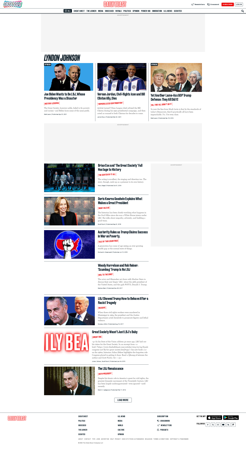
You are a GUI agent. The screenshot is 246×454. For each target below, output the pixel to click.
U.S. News (168, 11)
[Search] (242, 11)
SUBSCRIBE (228, 4)
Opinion (136, 11)
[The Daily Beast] (115, 4)
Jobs (98, 439)
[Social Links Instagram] (218, 425)
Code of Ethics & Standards (133, 439)
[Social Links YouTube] (223, 425)
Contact (87, 439)
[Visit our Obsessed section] (21, 4)
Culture (121, 430)
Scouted (178, 11)
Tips (93, 439)
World (120, 425)
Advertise (105, 439)
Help (112, 439)
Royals (118, 11)
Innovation (157, 11)
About (80, 439)
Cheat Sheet (79, 11)
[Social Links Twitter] (213, 425)
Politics (127, 11)
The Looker (91, 11)
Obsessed (109, 11)
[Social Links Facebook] (208, 425)
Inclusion (148, 439)
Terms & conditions (161, 439)
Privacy (118, 439)
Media (100, 11)
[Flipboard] (233, 425)
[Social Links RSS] (228, 425)
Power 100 (145, 11)
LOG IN (239, 4)
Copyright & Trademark (179, 439)
